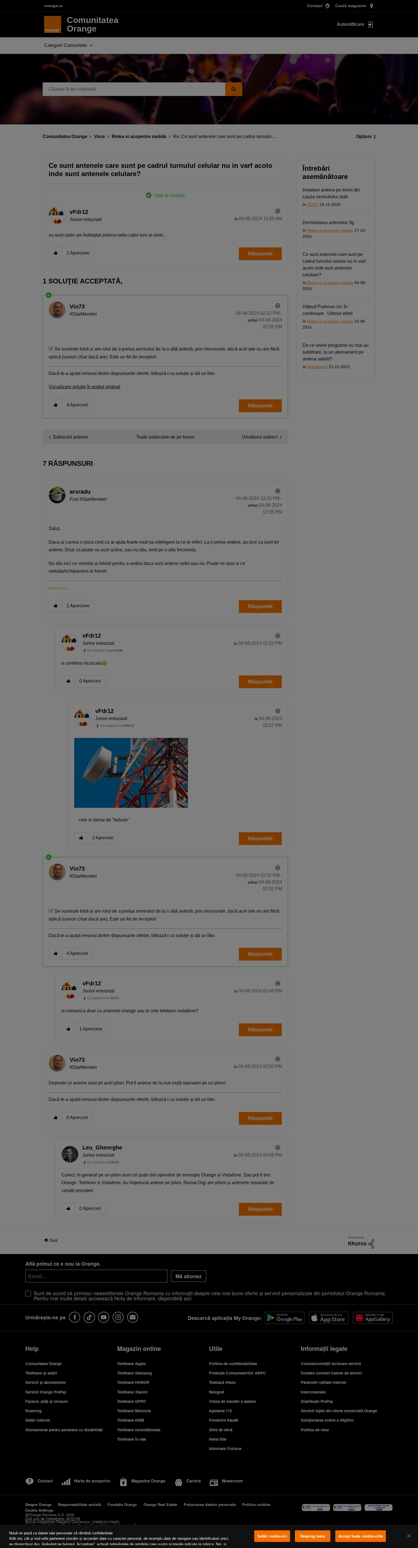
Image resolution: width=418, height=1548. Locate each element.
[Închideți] (409, 1536)
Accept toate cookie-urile (360, 1536)
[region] (209, 1536)
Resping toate (312, 1536)
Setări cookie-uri (272, 1536)
